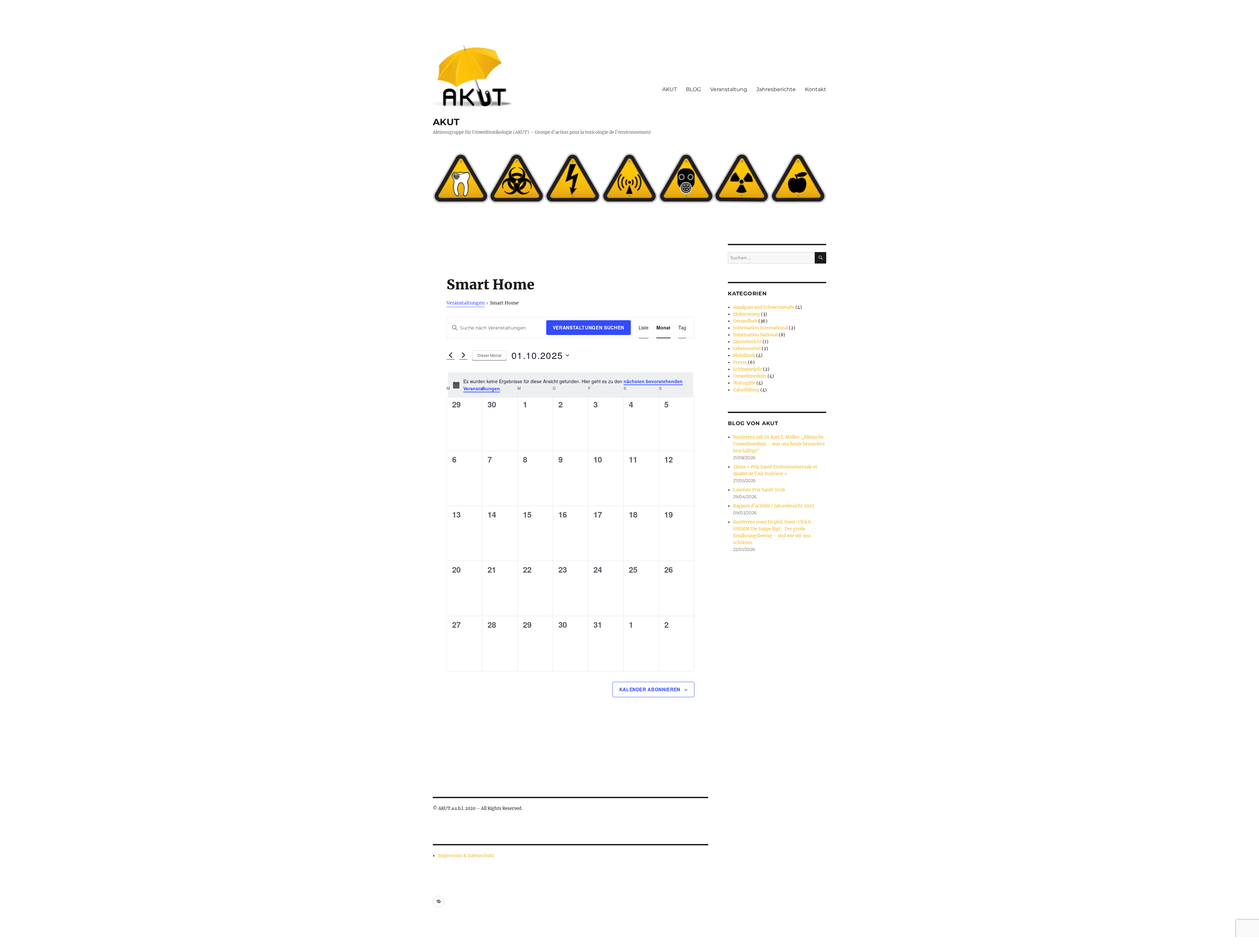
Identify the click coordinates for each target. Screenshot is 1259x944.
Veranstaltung (728, 89)
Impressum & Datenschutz (466, 855)
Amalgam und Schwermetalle (763, 307)
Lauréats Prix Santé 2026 (759, 490)
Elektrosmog (746, 314)
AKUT (446, 122)
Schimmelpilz (747, 369)
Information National (755, 335)
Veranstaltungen (466, 303)
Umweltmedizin (750, 376)
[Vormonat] (450, 355)
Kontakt (815, 89)
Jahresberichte (776, 89)
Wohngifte (744, 383)
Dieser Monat (489, 355)
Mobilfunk (744, 355)
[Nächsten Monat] (463, 355)
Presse (740, 362)
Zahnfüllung (746, 390)
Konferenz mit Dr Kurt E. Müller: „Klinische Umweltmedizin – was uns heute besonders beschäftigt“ (779, 444)
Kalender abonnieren (649, 689)
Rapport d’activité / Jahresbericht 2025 (773, 506)
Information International (760, 328)
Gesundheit (745, 321)
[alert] (570, 385)
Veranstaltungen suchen (588, 327)
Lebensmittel (747, 348)
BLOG (693, 89)
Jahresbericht (747, 341)
